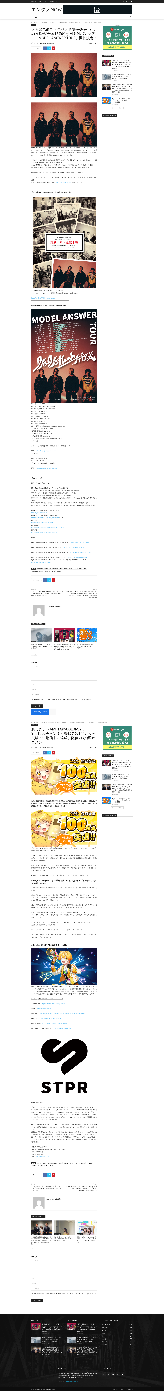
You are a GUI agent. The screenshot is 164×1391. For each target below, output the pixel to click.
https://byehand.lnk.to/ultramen (46, 468)
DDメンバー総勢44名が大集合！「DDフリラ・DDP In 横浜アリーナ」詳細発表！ (87, 646)
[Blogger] (104, 1374)
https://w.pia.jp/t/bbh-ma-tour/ (46, 451)
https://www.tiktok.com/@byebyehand (44, 532)
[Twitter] (126, 1)
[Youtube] (131, 1)
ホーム (33, 22)
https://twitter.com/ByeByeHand (42, 523)
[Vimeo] (129, 1)
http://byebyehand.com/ (63, 182)
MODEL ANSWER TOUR (56, 568)
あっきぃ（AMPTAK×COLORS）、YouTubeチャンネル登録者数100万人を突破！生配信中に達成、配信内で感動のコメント (47, 593)
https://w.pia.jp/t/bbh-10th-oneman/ (43, 298)
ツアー (65, 568)
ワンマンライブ (78, 568)
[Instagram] (124, 1)
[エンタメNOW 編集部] (32, 43)
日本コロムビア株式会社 (38, 571)
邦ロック (59, 571)
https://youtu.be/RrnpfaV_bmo (74, 547)
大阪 (85, 568)
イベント (38, 22)
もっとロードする (116, 108)
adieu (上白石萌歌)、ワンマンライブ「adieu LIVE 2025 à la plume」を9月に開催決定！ (41, 646)
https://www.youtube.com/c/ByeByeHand (45, 518)
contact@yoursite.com (72, 1381)
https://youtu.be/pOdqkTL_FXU (80, 552)
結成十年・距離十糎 (50, 571)
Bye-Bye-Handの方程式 (42, 568)
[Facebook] (121, 1)
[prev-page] (32, 654)
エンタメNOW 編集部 (40, 43)
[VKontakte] (122, 1374)
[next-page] (35, 654)
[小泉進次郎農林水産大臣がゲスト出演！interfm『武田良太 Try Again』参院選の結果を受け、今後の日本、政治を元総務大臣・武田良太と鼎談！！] (106, 87)
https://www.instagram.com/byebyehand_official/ (47, 527)
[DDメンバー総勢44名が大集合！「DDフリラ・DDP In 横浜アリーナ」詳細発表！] (87, 635)
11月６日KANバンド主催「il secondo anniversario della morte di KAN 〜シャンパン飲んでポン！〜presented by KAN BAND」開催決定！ (122, 64)
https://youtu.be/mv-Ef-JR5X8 (41, 562)
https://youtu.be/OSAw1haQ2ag (77, 557)
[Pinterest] (53, 48)
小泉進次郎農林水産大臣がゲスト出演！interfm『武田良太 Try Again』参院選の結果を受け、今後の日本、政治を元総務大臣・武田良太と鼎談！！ (122, 88)
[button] (130, 17)
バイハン (71, 568)
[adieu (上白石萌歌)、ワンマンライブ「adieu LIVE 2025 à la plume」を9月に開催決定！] (41, 635)
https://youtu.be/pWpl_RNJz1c (81, 542)
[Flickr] (113, 1374)
